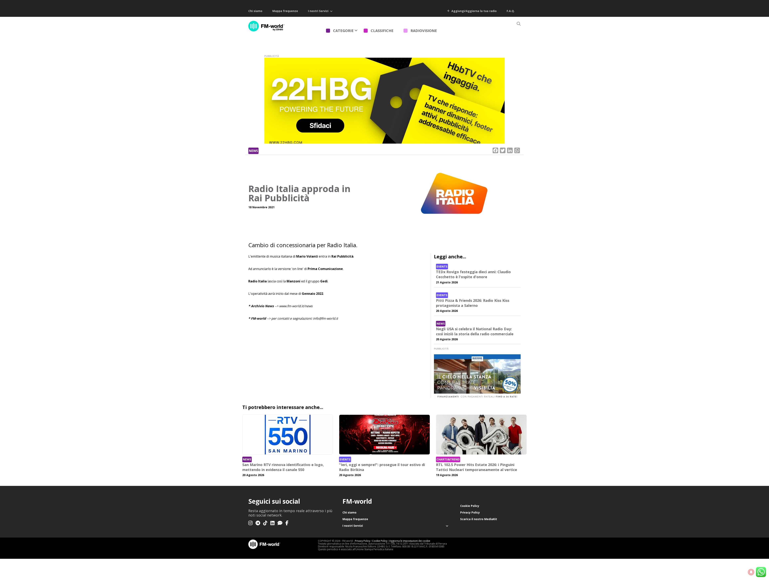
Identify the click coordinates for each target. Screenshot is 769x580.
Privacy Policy (470, 512)
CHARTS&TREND (448, 459)
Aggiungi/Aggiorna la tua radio (474, 11)
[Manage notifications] (751, 572)
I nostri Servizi (318, 11)
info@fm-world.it (325, 318)
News (253, 151)
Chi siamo (255, 11)
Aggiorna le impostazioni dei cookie (409, 541)
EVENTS (442, 266)
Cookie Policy (469, 506)
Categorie (343, 30)
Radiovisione (424, 30)
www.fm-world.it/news (296, 306)
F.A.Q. (511, 11)
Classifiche (382, 30)
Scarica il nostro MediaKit (478, 519)
